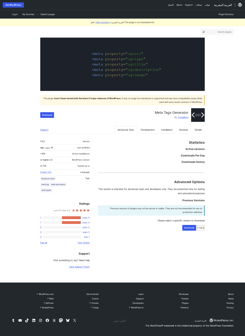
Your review (83, 242)
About (231, 294)
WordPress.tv (136, 307)
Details (198, 129)
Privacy (230, 307)
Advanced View (126, 129)
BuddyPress (47, 307)
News (231, 298)
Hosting (230, 303)
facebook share (48, 179)
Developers (138, 303)
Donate (94, 303)
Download (47, 115)
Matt (50, 298)
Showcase (184, 294)
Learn (141, 294)
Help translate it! (100, 22)
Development (148, 129)
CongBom (183, 117)
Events (95, 298)
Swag (95, 307)
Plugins (185, 303)
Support (44, 129)
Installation (167, 129)
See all (43, 242)
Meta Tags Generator (171, 112)
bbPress (48, 303)
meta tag (45, 184)
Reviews (183, 129)
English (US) (46, 172)
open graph (46, 190)
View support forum (79, 266)
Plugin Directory (226, 14)
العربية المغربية (201, 321)
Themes (185, 298)
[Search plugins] (203, 32)
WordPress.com (45, 294)
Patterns (185, 307)
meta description (58, 184)
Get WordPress (13, 5)
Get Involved (92, 294)
